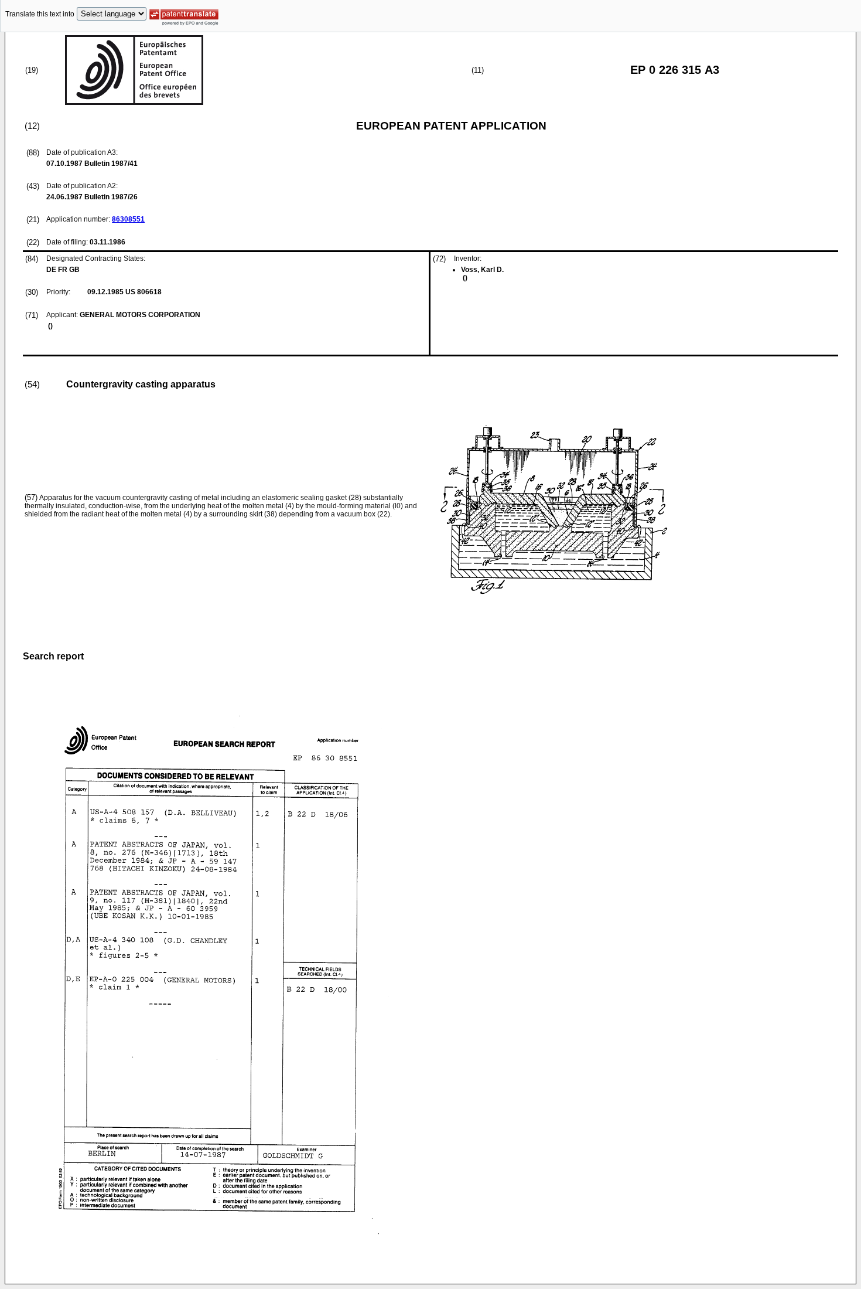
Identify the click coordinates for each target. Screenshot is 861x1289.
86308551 (128, 219)
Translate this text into (39, 14)
